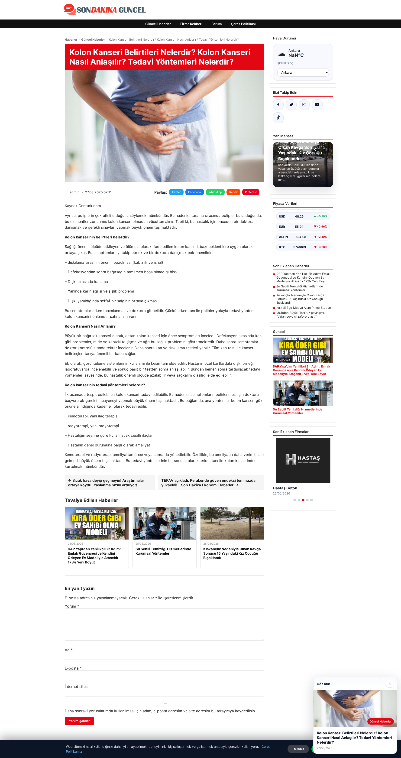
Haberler (71, 39)
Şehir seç (285, 63)
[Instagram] (304, 104)
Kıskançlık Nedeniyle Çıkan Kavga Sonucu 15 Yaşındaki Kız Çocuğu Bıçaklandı (300, 298)
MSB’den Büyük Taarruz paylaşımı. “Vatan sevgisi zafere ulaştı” (300, 314)
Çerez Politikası (243, 24)
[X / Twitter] (291, 104)
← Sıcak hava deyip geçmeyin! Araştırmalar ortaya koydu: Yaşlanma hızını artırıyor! (106, 482)
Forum (217, 24)
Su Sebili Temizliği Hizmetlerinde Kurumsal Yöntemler (299, 288)
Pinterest (251, 192)
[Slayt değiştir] (294, 500)
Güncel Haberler (158, 24)
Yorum (72, 606)
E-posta (73, 668)
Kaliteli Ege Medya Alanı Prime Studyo (303, 307)
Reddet (298, 749)
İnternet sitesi (76, 686)
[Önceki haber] (316, 149)
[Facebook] (278, 104)
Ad (69, 649)
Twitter (176, 192)
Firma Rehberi (191, 24)
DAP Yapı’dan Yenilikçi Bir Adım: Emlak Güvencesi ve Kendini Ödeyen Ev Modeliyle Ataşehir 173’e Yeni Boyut (303, 277)
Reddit (233, 192)
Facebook (194, 192)
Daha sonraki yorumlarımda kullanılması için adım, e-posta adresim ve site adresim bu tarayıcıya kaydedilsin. (160, 711)
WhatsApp (215, 192)
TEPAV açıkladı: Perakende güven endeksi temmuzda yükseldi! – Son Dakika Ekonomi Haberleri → (208, 482)
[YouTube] (317, 104)
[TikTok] (278, 117)
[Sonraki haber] (326, 149)
